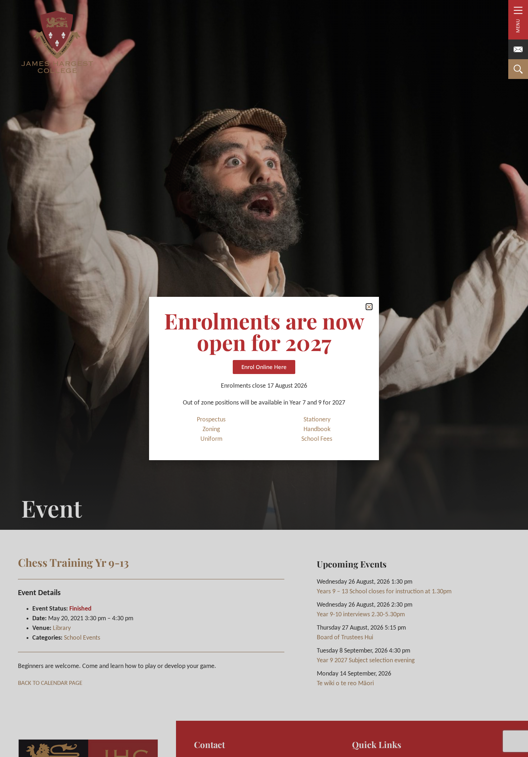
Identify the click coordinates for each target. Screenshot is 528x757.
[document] (264, 378)
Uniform (211, 439)
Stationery (317, 419)
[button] (369, 306)
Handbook (317, 429)
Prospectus (211, 419)
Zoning (211, 429)
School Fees (316, 439)
